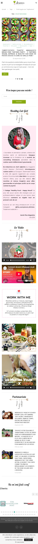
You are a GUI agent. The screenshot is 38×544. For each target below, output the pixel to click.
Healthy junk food (16, 44)
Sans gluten (14, 46)
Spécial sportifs (23, 46)
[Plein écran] (34, 260)
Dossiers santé (6, 44)
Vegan (31, 46)
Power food (5, 46)
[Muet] (31, 260)
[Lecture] (4, 260)
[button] (19, 252)
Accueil (4, 9)
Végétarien (19, 47)
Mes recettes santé (28, 44)
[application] (19, 252)
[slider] (17, 260)
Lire (4, 74)
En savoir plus (19, 542)
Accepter (28, 540)
